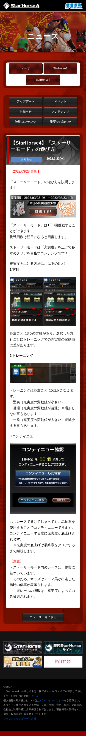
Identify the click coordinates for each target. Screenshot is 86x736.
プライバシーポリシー (51, 700)
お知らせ (26, 111)
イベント (61, 101)
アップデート (26, 101)
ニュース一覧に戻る (43, 617)
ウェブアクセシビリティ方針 (19, 718)
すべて (26, 68)
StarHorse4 (43, 79)
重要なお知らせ (60, 121)
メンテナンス (60, 111)
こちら (33, 695)
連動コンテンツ (25, 121)
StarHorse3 (60, 68)
